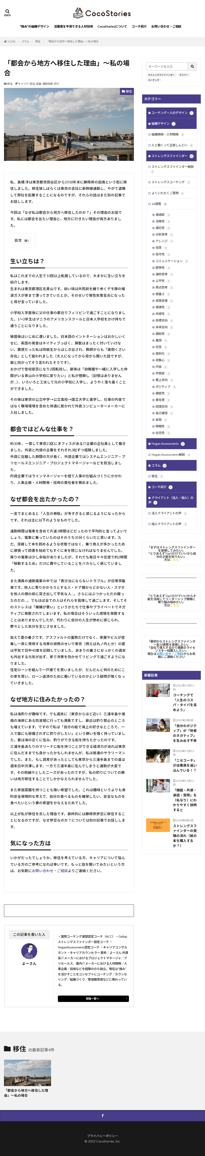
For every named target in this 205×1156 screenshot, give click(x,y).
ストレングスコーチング (170, 182)
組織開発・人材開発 (167, 134)
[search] (192, 66)
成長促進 (164, 300)
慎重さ (162, 294)
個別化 (162, 353)
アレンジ (164, 241)
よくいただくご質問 (167, 193)
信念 (161, 247)
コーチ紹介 (139, 26)
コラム (25, 41)
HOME (11, 41)
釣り (56, 83)
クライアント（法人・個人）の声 (170, 500)
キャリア (23, 83)
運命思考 (164, 274)
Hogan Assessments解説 (170, 454)
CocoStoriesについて (112, 26)
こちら (174, 559)
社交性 (162, 433)
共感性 (162, 313)
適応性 (162, 228)
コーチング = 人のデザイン (172, 112)
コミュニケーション (171, 261)
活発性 (162, 221)
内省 (161, 366)
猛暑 (38, 83)
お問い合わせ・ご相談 (166, 26)
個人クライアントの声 (169, 524)
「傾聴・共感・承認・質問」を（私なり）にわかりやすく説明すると (185, 800)
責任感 (162, 400)
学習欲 (162, 373)
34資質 (159, 204)
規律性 (162, 307)
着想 (161, 340)
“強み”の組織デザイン (34, 26)
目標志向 (164, 320)
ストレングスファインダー (161, 75)
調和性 (162, 333)
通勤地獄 (47, 83)
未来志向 (164, 327)
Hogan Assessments (167, 443)
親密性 (162, 393)
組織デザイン (163, 123)
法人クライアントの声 (169, 513)
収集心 (162, 360)
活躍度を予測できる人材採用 (73, 26)
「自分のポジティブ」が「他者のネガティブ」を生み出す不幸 (185, 733)
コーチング (153, 80)
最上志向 (164, 380)
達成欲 (162, 214)
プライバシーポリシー (102, 1136)
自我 (161, 419)
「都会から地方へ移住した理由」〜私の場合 (72, 41)
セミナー (184, 75)
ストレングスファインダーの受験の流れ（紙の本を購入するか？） (185, 836)
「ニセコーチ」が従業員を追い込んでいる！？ (185, 765)
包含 (161, 347)
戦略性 (162, 426)
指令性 (162, 254)
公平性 (162, 281)
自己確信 (164, 413)
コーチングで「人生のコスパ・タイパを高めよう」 (185, 702)
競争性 (162, 267)
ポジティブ (165, 386)
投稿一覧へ (92, 998)
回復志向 (164, 406)
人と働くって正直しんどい (172, 145)
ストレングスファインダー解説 (173, 169)
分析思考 (164, 234)
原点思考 (164, 287)
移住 (37, 41)
